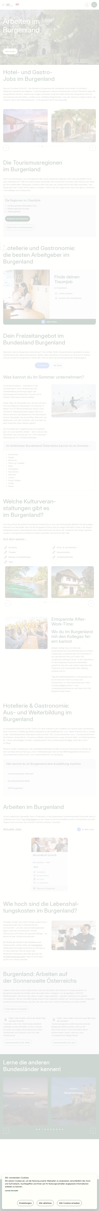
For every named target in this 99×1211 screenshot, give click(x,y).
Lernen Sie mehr (11, 1191)
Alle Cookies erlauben (69, 1203)
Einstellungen (25, 1203)
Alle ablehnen (45, 1203)
